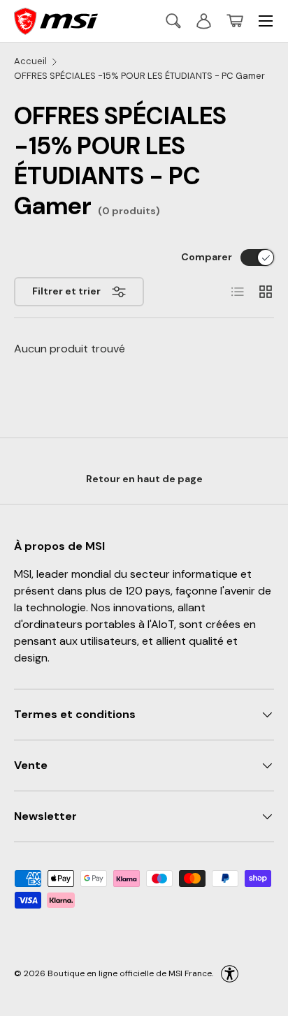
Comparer (206, 257)
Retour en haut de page (144, 478)
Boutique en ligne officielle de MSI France (130, 972)
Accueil (30, 61)
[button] (234, 21)
